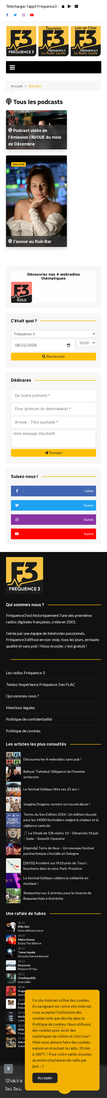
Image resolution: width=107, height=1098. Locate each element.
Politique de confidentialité (29, 719)
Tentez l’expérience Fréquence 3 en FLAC (40, 684)
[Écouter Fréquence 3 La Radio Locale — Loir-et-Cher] (85, 41)
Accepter (45, 1078)
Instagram (23, 15)
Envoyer (55, 453)
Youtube (32, 15)
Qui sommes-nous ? (22, 695)
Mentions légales (20, 707)
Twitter (15, 15)
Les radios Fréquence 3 (25, 672)
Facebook (7, 15)
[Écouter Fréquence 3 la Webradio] (21, 41)
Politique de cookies (23, 730)
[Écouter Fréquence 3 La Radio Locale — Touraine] (53, 41)
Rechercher (55, 356)
